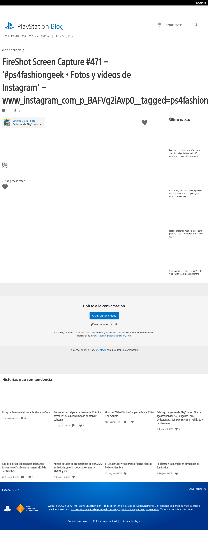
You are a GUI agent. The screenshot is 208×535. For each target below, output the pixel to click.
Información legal (130, 521)
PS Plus (45, 36)
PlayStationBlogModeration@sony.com (111, 335)
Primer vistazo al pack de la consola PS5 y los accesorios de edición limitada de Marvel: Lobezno (77, 415)
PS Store (33, 36)
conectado (100, 349)
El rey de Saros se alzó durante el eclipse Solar (26, 412)
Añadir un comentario (104, 315)
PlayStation (40, 26)
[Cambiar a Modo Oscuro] (160, 25)
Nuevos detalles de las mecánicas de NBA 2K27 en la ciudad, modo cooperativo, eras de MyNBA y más (78, 467)
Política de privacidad (105, 521)
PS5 (7, 36)
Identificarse (173, 25)
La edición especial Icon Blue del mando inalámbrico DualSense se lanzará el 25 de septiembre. (24, 467)
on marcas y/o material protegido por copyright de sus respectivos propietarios (115, 509)
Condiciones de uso (78, 521)
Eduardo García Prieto (24, 120)
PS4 (24, 36)
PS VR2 (15, 36)
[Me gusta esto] (22, 418)
